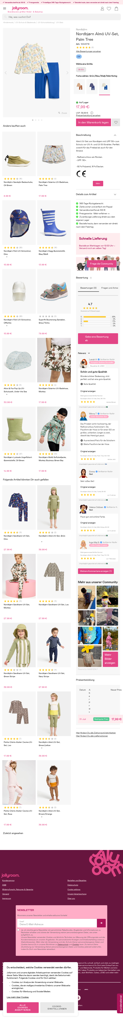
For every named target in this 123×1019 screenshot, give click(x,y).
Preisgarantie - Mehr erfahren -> (94, 213)
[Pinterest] (78, 997)
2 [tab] (35, 120)
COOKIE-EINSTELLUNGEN (57, 1007)
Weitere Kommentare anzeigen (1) (96, 571)
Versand (5, 894)
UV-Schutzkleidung (46, 22)
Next (67, 72)
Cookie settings (74, 889)
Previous (5, 72)
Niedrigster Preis (101, 719)
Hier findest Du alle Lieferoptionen (92, 736)
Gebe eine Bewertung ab (96, 338)
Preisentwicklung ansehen (88, 115)
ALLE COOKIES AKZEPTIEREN (23, 1007)
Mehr (98, 183)
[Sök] (5, 16)
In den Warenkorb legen (93, 122)
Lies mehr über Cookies (18, 997)
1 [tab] (32, 120)
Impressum (6, 898)
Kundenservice (8, 880)
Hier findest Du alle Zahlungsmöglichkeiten (96, 732)
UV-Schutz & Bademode (25, 22)
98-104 (81, 69)
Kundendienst (121, 1003)
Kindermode (8, 22)
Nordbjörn (81, 29)
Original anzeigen (88, 391)
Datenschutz (73, 885)
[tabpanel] (36, 72)
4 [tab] (41, 120)
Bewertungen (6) (88, 288)
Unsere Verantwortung (77, 894)
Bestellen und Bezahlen (77, 880)
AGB (4, 885)
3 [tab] (38, 120)
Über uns (71, 898)
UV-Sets (59, 22)
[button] (4, 8)
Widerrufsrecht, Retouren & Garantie (17, 889)
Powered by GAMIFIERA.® (88, 669)
